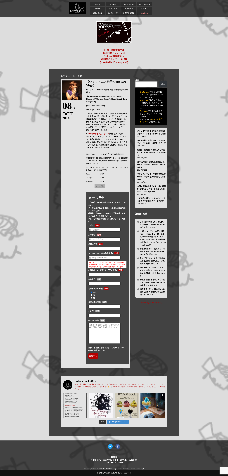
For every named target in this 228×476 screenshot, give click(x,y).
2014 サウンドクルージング (98, 134)
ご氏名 (91, 225)
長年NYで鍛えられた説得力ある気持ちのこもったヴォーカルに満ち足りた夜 (151, 165)
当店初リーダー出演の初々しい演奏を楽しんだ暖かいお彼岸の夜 (152, 292)
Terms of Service (135, 469)
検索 (137, 80)
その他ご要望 (93, 320)
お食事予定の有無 (95, 289)
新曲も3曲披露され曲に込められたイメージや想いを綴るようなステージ (151, 152)
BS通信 (97, 8)
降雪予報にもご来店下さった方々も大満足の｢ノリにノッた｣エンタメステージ (152, 270)
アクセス (144, 8)
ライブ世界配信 (128, 13)
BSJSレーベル (113, 13)
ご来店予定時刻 (94, 302)
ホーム (97, 4)
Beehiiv (160, 273)
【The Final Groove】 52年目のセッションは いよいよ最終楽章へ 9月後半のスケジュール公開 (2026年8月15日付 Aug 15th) (114, 56)
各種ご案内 (113, 8)
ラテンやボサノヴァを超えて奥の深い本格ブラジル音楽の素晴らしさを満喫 (151, 177)
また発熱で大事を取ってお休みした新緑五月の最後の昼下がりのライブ (152, 224)
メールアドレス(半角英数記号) (100, 253)
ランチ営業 (128, 8)
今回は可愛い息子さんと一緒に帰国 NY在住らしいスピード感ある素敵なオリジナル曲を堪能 (151, 189)
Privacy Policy (122, 469)
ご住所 (91, 311)
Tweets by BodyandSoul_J (151, 302)
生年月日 (91, 279)
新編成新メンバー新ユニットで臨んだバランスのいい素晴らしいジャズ (152, 251)
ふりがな (91, 235)
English (144, 13)
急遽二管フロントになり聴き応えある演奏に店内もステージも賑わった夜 (152, 261)
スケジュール (129, 4)
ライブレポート (144, 4)
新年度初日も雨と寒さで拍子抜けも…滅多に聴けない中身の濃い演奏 (152, 282)
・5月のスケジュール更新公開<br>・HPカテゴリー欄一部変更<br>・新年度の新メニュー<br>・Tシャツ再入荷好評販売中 (152, 236)
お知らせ (113, 4)
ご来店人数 (92, 244)
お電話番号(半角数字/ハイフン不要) (102, 270)
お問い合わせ (97, 13)
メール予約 (99, 186)
